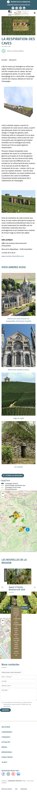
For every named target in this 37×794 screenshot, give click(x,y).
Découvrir (12, 60)
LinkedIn (24, 8)
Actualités (6, 742)
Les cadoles (18, 467)
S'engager (6, 737)
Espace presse (7, 757)
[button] (27, 529)
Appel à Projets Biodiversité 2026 (17, 588)
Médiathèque (7, 752)
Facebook (13, 8)
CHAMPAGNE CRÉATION (14, 781)
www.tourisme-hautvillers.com (13, 256)
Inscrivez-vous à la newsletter (20, 2)
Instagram (16, 8)
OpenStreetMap (29, 551)
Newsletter (24, 789)
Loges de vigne (18, 418)
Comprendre (7, 732)
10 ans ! (4, 762)
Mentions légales (7, 789)
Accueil (4, 60)
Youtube (20, 8)
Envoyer (5, 710)
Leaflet (24, 551)
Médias (4, 747)
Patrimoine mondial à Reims (18, 370)
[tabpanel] (18, 103)
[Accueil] (18, 13)
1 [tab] (18, 118)
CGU (16, 789)
